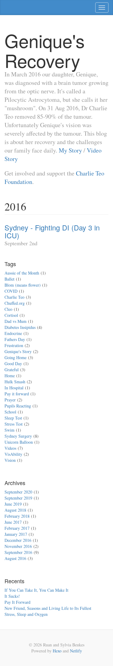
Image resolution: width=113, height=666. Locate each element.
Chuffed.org (15, 303)
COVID (11, 291)
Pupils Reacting (18, 406)
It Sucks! (12, 596)
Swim (9, 430)
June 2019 (13, 504)
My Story (70, 150)
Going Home (16, 357)
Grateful (12, 369)
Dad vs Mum (16, 321)
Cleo (8, 309)
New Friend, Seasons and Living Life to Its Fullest (48, 608)
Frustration (14, 345)
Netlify (76, 651)
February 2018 (17, 516)
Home (10, 375)
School (10, 412)
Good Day (13, 363)
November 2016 (18, 546)
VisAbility (13, 454)
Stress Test (14, 424)
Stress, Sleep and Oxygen (26, 614)
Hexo (57, 651)
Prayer (10, 400)
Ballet (9, 279)
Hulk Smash (15, 381)
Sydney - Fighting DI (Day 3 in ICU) (52, 231)
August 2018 (15, 510)
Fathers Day (15, 339)
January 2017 (16, 534)
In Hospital (14, 388)
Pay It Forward (17, 602)
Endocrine (13, 333)
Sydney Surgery (18, 436)
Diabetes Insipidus (20, 327)
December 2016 (18, 540)
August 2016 (15, 558)
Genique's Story (18, 351)
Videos (10, 448)
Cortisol (11, 315)
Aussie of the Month (22, 273)
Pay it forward (17, 394)
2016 (15, 206)
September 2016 (18, 552)
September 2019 (18, 498)
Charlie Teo (14, 297)
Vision (10, 460)
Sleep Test (13, 418)
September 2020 (18, 492)
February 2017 (17, 528)
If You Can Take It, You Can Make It (36, 590)
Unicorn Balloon (19, 442)
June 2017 (13, 522)
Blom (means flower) (23, 285)
